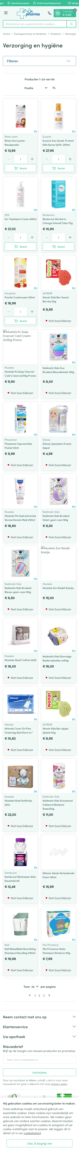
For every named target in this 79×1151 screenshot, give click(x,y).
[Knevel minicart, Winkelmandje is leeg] (57, 13)
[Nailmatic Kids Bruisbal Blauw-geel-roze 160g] (20, 563)
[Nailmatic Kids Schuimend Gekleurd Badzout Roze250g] (58, 776)
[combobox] (35, 23)
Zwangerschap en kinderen (30, 34)
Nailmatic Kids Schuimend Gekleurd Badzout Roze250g (58, 804)
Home (6, 34)
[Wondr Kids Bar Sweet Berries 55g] (58, 272)
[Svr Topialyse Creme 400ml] (20, 194)
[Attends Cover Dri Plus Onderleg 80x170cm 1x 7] (20, 704)
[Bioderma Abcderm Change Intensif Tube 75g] (58, 194)
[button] (39, 61)
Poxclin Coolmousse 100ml (20, 297)
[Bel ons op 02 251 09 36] (49, 13)
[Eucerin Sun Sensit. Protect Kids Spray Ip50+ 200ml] (58, 116)
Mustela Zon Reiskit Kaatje (58, 588)
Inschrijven (39, 1072)
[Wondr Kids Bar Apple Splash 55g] (58, 704)
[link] (30, 995)
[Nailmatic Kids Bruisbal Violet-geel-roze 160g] (58, 491)
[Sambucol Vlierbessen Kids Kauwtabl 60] (20, 852)
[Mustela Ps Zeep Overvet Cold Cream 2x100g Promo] (20, 347)
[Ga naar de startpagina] (28, 13)
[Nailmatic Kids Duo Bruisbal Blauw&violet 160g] (58, 347)
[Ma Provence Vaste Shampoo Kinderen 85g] (58, 924)
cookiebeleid (32, 1133)
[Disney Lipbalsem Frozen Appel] (58, 419)
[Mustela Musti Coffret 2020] (20, 635)
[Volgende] (48, 995)
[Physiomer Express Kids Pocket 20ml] (20, 419)
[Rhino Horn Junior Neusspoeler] (20, 116)
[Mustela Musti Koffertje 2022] (20, 776)
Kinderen (56, 34)
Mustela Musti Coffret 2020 (20, 660)
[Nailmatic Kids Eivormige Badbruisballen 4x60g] (58, 635)
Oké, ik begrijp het (39, 1143)
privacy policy (59, 1084)
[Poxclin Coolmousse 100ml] (20, 272)
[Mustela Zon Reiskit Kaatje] (58, 563)
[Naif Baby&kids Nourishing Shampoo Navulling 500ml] (20, 924)
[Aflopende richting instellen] (54, 87)
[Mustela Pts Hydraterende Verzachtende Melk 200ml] (20, 491)
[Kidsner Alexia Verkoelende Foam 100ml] (58, 852)
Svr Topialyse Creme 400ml (20, 219)
